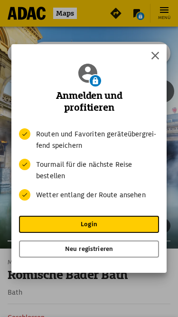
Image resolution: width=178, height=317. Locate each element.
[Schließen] (155, 55)
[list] (89, 164)
